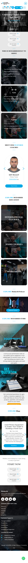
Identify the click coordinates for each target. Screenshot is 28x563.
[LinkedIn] (6, 499)
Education (3, 511)
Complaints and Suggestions (7, 529)
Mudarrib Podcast (13, 310)
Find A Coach (13, 34)
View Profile (14, 186)
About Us (3, 506)
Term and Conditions (6, 521)
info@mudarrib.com (8, 537)
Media (2, 513)
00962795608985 (9, 539)
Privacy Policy (4, 523)
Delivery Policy (4, 525)
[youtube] (10, 499)
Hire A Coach (13, 39)
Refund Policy (4, 527)
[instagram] (14, 499)
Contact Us (3, 515)
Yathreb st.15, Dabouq (9, 535)
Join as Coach (13, 44)
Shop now (3, 508)
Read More (14, 445)
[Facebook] (2, 499)
